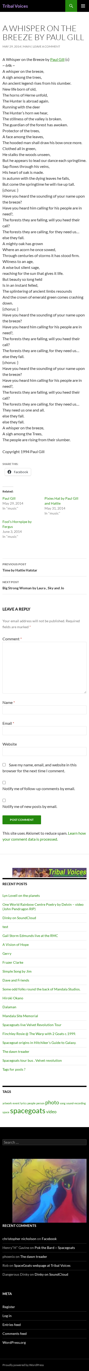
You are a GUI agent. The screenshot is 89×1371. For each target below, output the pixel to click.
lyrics (23, 1103)
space (5, 1112)
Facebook (49, 1239)
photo (52, 1102)
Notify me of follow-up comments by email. (38, 788)
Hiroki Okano (12, 998)
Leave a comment (46, 46)
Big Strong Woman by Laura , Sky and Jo (33, 585)
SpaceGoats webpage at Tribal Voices (42, 1265)
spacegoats (27, 1110)
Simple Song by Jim (17, 971)
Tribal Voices (15, 6)
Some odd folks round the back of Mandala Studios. (41, 989)
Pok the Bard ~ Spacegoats (55, 1247)
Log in (7, 1316)
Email (8, 723)
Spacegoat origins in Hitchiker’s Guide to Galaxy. (39, 1042)
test (5, 927)
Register (8, 1307)
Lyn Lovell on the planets (21, 895)
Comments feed (14, 1333)
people (31, 1103)
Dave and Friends (15, 980)
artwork (7, 1103)
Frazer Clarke (12, 962)
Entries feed (11, 1324)
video (51, 1111)
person (40, 1103)
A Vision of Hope (15, 944)
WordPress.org (14, 1342)
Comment (12, 638)
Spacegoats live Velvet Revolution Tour (32, 1025)
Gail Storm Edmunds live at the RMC (30, 935)
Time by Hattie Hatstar (19, 567)
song (63, 1103)
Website (9, 744)
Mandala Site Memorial (20, 1016)
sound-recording (76, 1103)
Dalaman (9, 1007)
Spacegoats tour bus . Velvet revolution (32, 1060)
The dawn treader (15, 1051)
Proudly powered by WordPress (23, 1365)
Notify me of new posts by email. (29, 806)
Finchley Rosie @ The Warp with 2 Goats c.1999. (39, 1034)
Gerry (6, 953)
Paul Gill (57, 59)
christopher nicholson (19, 1239)
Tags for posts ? (13, 1069)
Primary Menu (83, 6)
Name (8, 702)
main (27, 46)
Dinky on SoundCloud (19, 918)
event (16, 1103)
